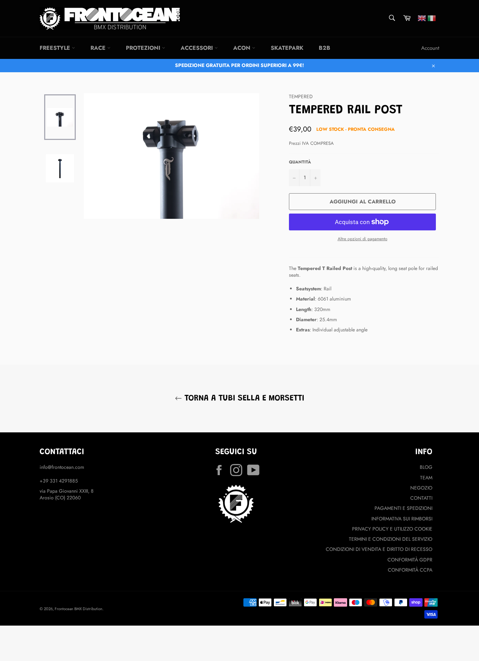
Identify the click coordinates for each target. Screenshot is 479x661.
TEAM (426, 477)
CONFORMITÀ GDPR (409, 559)
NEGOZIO (421, 487)
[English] (422, 17)
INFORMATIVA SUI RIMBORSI (401, 518)
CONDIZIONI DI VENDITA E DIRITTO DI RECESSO (379, 549)
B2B (324, 48)
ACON (242, 48)
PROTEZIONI (144, 48)
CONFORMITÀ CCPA (410, 569)
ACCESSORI (198, 48)
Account (430, 48)
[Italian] (431, 17)
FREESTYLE (56, 48)
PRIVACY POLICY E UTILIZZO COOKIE (392, 528)
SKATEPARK (287, 48)
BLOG (426, 467)
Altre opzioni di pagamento (362, 239)
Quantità (300, 162)
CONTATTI (421, 497)
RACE (98, 48)
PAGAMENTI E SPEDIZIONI (403, 508)
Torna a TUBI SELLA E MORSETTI (243, 398)
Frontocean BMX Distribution (78, 609)
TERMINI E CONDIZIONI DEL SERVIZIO (390, 538)
